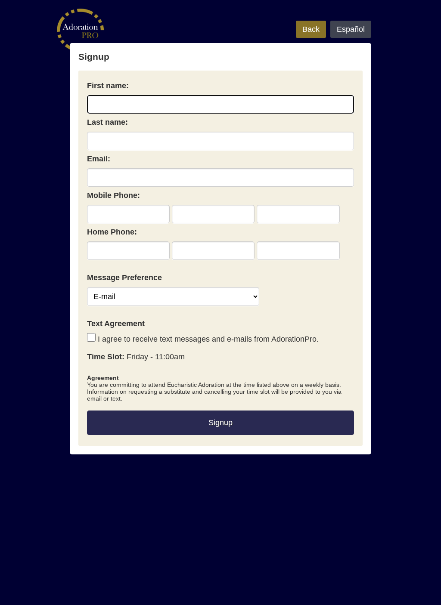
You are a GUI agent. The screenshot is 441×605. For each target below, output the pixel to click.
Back (311, 29)
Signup (220, 422)
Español (351, 29)
